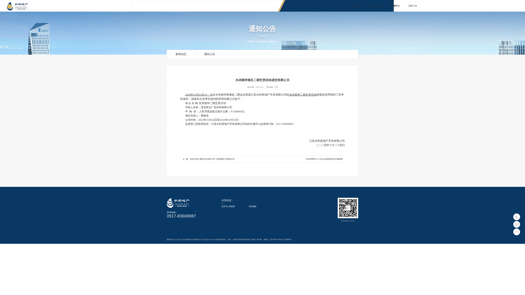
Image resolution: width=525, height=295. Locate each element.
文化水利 (440, 6)
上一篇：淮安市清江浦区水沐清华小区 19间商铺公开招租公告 (208, 159)
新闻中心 (395, 6)
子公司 (474, 6)
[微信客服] (516, 224)
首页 (259, 41)
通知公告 (274, 41)
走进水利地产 (375, 6)
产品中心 (458, 6)
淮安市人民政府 (228, 206)
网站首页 (356, 6)
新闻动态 (181, 54)
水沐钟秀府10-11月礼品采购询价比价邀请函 (324, 159)
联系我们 (490, 6)
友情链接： (227, 200)
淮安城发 (252, 206)
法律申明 (287, 240)
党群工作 (412, 6)
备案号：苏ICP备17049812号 (274, 240)
